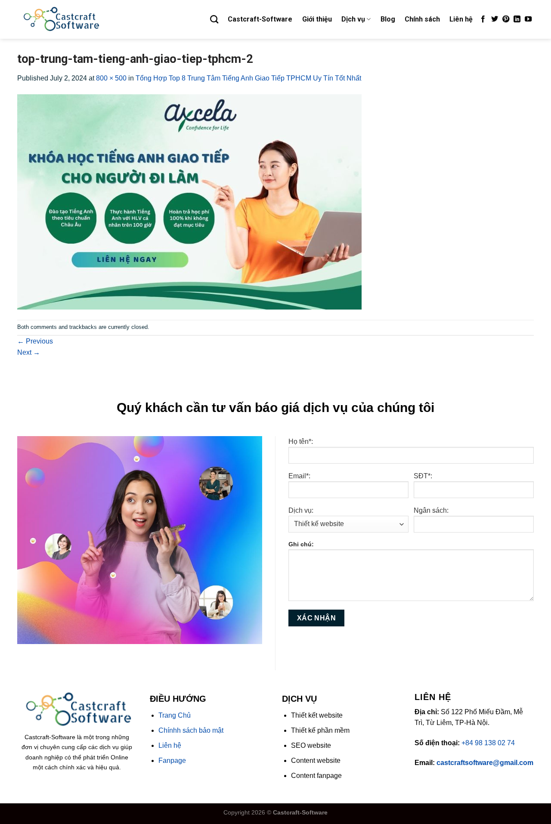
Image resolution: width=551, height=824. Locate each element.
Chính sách (422, 19)
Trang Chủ (174, 715)
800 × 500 (111, 78)
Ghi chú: (301, 544)
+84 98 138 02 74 (488, 743)
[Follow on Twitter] (494, 19)
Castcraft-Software (260, 19)
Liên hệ (461, 19)
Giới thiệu (317, 19)
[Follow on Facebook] (483, 19)
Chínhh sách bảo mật (190, 730)
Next (28, 352)
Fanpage (172, 760)
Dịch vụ (353, 19)
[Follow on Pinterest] (505, 19)
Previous (35, 341)
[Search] (214, 19)
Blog (388, 19)
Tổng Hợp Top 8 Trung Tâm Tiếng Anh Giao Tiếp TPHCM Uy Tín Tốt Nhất (248, 78)
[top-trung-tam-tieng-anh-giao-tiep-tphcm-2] (189, 201)
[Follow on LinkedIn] (517, 19)
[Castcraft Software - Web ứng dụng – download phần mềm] (60, 19)
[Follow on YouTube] (528, 19)
